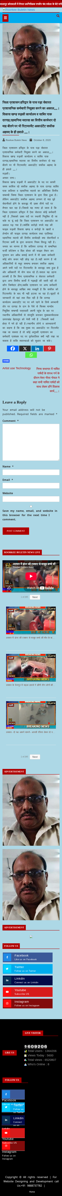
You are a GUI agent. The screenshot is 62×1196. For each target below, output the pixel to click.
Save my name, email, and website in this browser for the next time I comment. (29, 515)
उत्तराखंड (6, 361)
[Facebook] (13, 348)
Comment (10, 421)
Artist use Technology (16, 368)
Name (8, 466)
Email (7, 480)
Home (32, 1192)
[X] (25, 348)
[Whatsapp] (31, 355)
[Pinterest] (49, 348)
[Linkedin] (37, 348)
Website (7, 493)
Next (35, 597)
